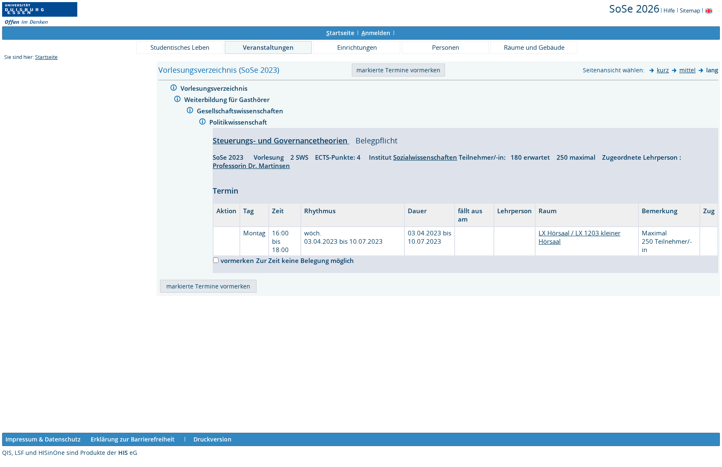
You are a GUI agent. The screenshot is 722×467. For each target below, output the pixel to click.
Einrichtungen (357, 47)
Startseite (46, 57)
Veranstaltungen (268, 47)
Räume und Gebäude (534, 47)
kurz (663, 70)
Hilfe (669, 10)
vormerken (237, 260)
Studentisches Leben (179, 47)
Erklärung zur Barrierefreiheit (133, 439)
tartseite (340, 33)
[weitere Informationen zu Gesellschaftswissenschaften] (189, 111)
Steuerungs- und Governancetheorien (281, 140)
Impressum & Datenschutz (43, 439)
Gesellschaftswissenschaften (241, 111)
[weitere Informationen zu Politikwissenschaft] (202, 123)
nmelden (375, 33)
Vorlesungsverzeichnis (214, 88)
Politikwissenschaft (239, 122)
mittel (687, 70)
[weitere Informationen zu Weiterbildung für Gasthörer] (177, 100)
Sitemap (690, 10)
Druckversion (212, 439)
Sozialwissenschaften (425, 157)
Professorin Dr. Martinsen (251, 165)
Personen (445, 47)
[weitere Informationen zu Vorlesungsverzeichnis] (173, 89)
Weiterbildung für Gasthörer (227, 99)
